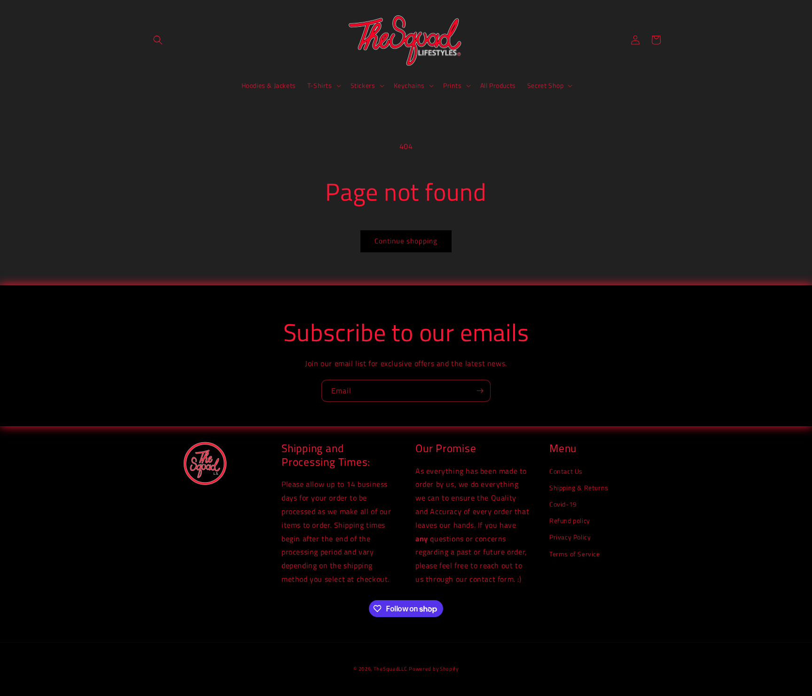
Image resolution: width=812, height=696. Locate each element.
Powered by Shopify (434, 669)
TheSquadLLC (390, 669)
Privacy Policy (570, 537)
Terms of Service (574, 554)
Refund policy (569, 520)
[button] (158, 40)
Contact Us (566, 471)
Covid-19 (563, 504)
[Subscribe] (479, 391)
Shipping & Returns (579, 488)
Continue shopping (406, 240)
